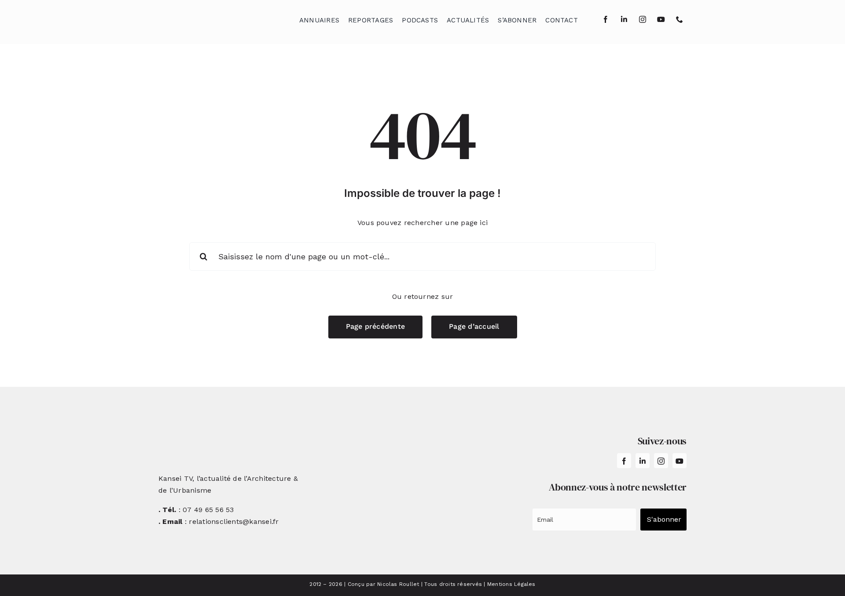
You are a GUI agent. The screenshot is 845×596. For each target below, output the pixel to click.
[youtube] (661, 19)
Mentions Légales (511, 584)
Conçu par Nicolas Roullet (383, 584)
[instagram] (643, 19)
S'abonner (664, 519)
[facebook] (606, 19)
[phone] (679, 19)
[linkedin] (624, 19)
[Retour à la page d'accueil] (202, 18)
